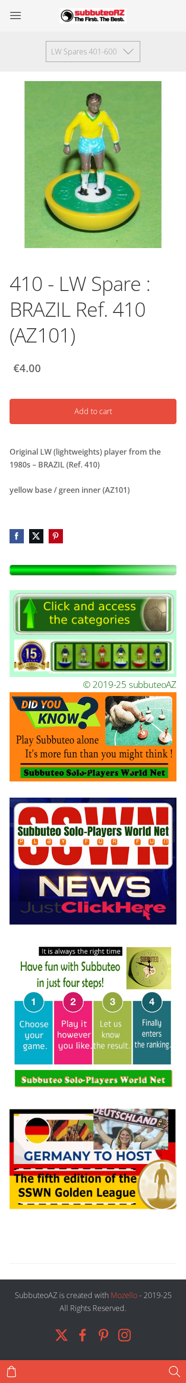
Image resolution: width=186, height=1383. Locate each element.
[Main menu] (15, 15)
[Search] (174, 1371)
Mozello (124, 1295)
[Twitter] (61, 1335)
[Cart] (11, 1371)
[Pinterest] (103, 1335)
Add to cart (93, 411)
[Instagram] (124, 1335)
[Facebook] (82, 1335)
